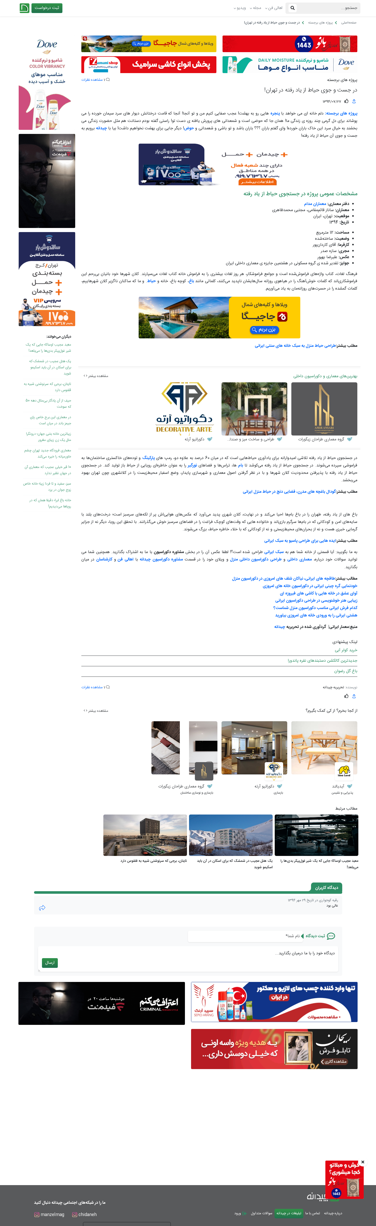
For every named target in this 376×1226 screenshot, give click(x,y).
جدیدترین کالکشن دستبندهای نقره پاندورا (322, 660)
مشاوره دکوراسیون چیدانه (161, 559)
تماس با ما (312, 1213)
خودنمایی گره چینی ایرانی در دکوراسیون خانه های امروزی (310, 586)
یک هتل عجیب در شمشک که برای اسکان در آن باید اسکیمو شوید (50, 367)
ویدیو (241, 8)
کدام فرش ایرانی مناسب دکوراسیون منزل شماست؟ (315, 608)
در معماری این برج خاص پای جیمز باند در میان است (50, 420)
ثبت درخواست (47, 8)
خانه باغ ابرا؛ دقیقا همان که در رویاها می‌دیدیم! (50, 503)
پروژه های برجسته (342, 80)
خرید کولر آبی (346, 650)
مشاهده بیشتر (97, 376)
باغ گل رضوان (345, 671)
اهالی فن (275, 8)
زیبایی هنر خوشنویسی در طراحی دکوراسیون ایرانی (316, 600)
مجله (257, 8)
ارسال (49, 962)
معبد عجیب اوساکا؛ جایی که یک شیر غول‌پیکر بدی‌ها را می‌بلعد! (48, 348)
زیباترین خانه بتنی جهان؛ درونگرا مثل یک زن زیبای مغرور (48, 437)
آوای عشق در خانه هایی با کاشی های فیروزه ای (318, 593)
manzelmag (51, 1214)
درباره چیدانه (333, 1213)
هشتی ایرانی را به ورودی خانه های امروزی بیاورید (316, 615)
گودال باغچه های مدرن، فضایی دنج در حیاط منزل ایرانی (289, 491)
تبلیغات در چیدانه (289, 1213)
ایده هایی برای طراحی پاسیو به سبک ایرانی (300, 540)
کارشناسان (104, 559)
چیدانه (279, 627)
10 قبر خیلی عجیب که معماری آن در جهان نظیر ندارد (48, 470)
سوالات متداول (261, 1213)
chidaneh (87, 1214)
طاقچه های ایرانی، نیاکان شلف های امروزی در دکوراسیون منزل (283, 578)
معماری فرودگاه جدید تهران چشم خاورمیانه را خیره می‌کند (47, 454)
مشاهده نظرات (92, 80)
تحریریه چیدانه (333, 687)
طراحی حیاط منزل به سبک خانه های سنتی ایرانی (295, 345)
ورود (238, 1213)
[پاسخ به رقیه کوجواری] (42, 907)
